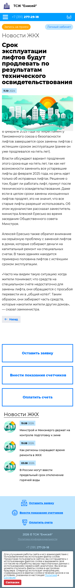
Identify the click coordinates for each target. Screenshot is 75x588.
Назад (13, 319)
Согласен (12, 582)
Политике (51, 575)
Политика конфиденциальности (37, 539)
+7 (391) (25, 17)
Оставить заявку (41, 503)
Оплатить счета (41, 522)
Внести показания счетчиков (41, 512)
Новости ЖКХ (21, 414)
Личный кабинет (59, 27)
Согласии (10, 577)
